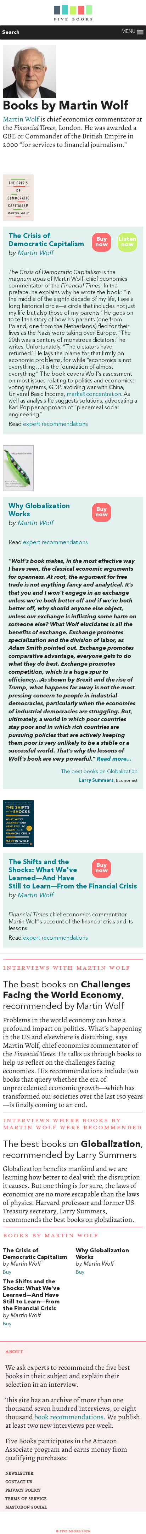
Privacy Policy (23, 1490)
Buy (7, 1272)
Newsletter (19, 1473)
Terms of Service (26, 1499)
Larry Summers (96, 780)
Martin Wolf (21, 119)
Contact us (18, 1482)
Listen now (127, 242)
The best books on (99, 771)
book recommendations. (70, 1417)
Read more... (114, 759)
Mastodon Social (26, 1507)
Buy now (101, 242)
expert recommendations (55, 424)
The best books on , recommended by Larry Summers (73, 1182)
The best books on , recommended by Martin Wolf (73, 1044)
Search (10, 32)
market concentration (94, 394)
